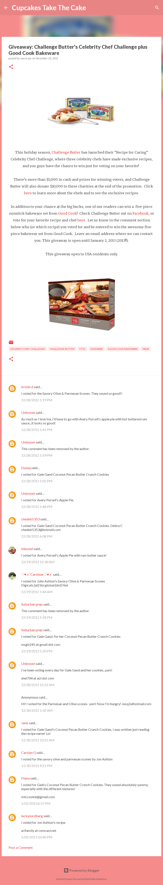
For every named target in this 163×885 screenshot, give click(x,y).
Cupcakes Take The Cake (49, 7)
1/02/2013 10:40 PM (36, 837)
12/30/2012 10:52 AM (38, 740)
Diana (25, 778)
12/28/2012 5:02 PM (36, 481)
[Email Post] (11, 344)
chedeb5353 (30, 519)
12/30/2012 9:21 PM (36, 766)
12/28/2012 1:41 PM (36, 430)
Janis (24, 723)
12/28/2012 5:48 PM (36, 506)
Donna (26, 468)
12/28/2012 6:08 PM (36, 536)
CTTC (82, 348)
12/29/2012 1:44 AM (37, 592)
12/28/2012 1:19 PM (36, 400)
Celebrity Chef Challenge (27, 348)
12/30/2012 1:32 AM (37, 710)
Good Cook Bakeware (123, 348)
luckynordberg (32, 816)
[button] (11, 67)
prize (146, 348)
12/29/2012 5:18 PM (36, 617)
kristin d (27, 387)
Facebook (140, 213)
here (28, 193)
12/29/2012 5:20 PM (36, 651)
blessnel (27, 549)
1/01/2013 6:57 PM (36, 803)
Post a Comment (20, 847)
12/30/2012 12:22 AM (38, 685)
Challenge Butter (62, 348)
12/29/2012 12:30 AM (38, 562)
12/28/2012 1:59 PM (36, 455)
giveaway (96, 348)
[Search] (91, 8)
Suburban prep (32, 604)
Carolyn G (28, 752)
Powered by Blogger (84, 870)
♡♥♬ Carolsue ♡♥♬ (36, 574)
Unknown (28, 412)
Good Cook (67, 213)
